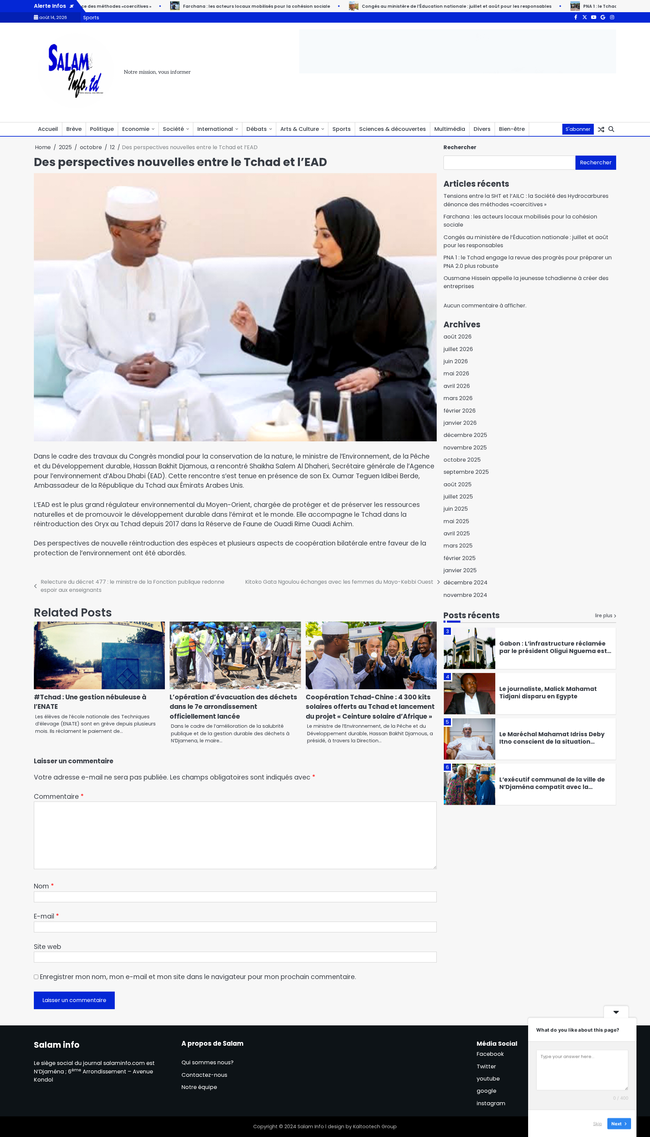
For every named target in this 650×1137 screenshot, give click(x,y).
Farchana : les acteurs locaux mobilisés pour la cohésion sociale (231, 6)
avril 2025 (456, 533)
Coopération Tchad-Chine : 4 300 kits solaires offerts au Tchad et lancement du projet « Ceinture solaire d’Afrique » (370, 707)
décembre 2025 (465, 435)
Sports (91, 17)
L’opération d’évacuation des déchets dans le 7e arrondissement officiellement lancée (233, 707)
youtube (488, 1079)
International (215, 129)
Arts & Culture (299, 129)
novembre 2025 (465, 447)
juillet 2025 (458, 497)
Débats (256, 129)
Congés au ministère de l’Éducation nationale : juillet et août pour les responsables (431, 6)
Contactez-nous (204, 1075)
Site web (47, 946)
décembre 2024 (465, 582)
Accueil (48, 129)
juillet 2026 (458, 349)
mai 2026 (456, 373)
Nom (44, 886)
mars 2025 (458, 546)
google (486, 1091)
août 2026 (457, 337)
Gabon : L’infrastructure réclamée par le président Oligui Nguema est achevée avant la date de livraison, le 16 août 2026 (553, 655)
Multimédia (449, 129)
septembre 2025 (466, 472)
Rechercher (459, 147)
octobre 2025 (462, 460)
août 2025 (457, 484)
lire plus (603, 615)
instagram (491, 1103)
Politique (102, 129)
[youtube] (594, 18)
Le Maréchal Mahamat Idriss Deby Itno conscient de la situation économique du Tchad (552, 741)
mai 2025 (456, 521)
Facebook (490, 1054)
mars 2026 (458, 398)
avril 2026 (456, 386)
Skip (597, 1123)
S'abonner (578, 129)
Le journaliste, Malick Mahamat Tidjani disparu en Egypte (548, 692)
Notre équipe (199, 1087)
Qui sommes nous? (207, 1062)
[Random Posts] (601, 129)
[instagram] (612, 18)
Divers (482, 129)
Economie (135, 129)
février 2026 (459, 411)
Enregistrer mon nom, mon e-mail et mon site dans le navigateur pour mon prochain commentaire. (198, 976)
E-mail (46, 916)
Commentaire (59, 796)
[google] (603, 18)
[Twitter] (585, 18)
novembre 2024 (465, 595)
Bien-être (512, 129)
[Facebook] (575, 18)
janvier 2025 (460, 570)
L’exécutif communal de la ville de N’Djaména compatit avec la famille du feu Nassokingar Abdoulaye (552, 790)
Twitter (486, 1066)
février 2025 (459, 558)
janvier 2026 (460, 423)
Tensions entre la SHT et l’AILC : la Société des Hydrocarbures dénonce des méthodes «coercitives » (525, 200)
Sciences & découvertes (392, 129)
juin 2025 (455, 509)
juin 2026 (455, 361)
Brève (74, 129)
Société (173, 129)
